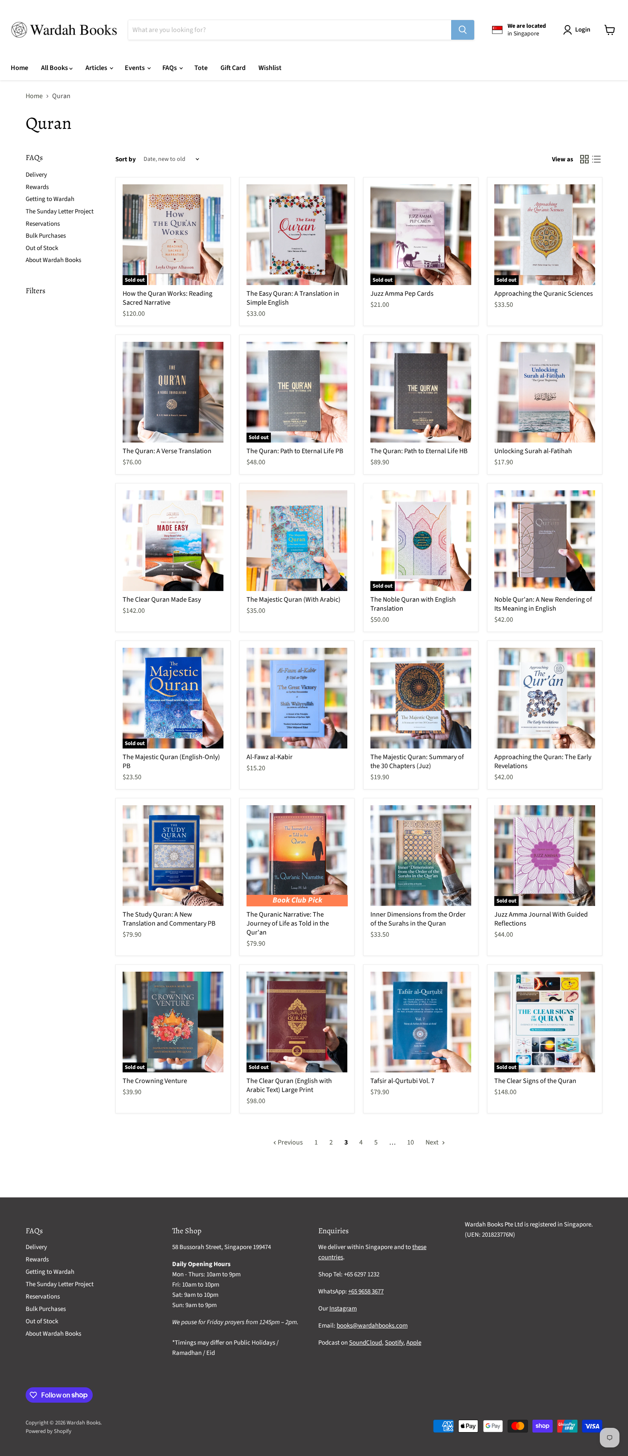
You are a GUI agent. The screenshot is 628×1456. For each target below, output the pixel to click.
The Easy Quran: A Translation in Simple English (293, 298)
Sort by (125, 159)
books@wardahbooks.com (372, 1325)
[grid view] (584, 159)
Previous (289, 1142)
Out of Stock (42, 248)
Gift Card (233, 68)
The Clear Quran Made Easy (162, 599)
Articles (97, 68)
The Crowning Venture (155, 1081)
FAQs (170, 68)
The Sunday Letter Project (60, 211)
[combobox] (289, 30)
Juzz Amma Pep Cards (402, 293)
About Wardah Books (53, 260)
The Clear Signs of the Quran (535, 1081)
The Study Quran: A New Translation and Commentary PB (169, 919)
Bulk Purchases (46, 235)
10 (410, 1142)
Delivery (36, 174)
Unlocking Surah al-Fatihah (533, 451)
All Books (55, 68)
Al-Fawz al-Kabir (270, 757)
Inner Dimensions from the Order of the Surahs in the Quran (418, 919)
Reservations (43, 223)
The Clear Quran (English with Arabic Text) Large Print (289, 1085)
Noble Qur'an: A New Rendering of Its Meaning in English (543, 604)
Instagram (343, 1308)
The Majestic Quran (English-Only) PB (171, 761)
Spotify (394, 1342)
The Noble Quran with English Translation (413, 604)
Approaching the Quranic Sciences (543, 293)
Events (135, 68)
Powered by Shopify (48, 1431)
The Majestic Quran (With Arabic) (293, 599)
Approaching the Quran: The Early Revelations (542, 761)
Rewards (37, 187)
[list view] (596, 159)
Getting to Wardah (50, 199)
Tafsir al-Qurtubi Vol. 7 (402, 1081)
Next (433, 1142)
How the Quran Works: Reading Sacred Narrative (167, 298)
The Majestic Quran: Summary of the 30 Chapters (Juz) (417, 761)
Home (19, 68)
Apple (413, 1342)
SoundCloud (365, 1342)
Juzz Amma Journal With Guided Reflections (541, 919)
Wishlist (270, 68)
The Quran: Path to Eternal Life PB (295, 451)
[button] (578, 30)
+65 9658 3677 (366, 1291)
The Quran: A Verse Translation (167, 451)
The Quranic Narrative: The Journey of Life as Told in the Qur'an (288, 923)
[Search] (462, 30)
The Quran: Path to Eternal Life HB (418, 451)
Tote (201, 68)
